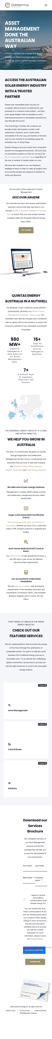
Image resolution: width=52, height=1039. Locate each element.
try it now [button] (26, 230)
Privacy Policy (36, 939)
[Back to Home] (17, 5)
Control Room (15, 556)
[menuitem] (10, 1010)
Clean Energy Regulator (36, 470)
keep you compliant (22, 586)
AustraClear (18, 470)
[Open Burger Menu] (46, 5)
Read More (13, 790)
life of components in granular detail (19, 157)
